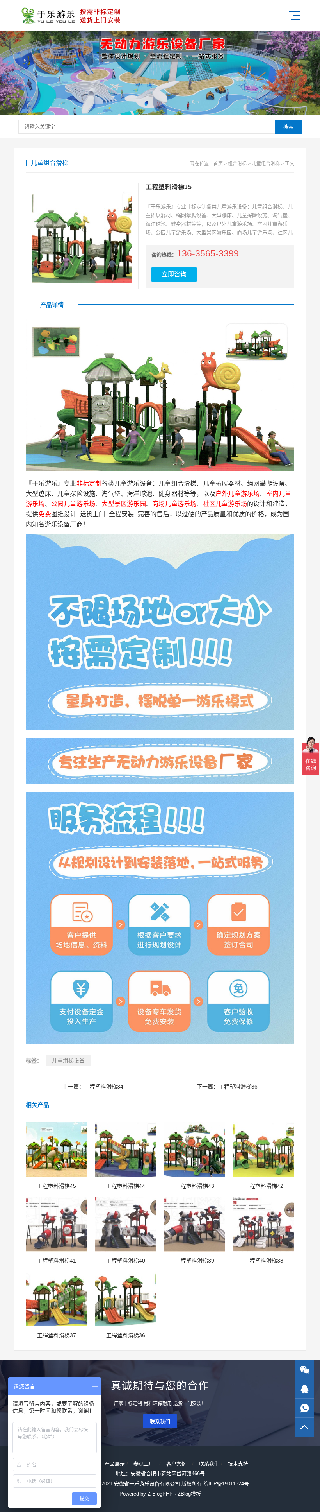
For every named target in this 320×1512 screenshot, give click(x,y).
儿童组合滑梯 (266, 164)
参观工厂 (143, 1464)
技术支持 (238, 1464)
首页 (218, 164)
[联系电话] (304, 1408)
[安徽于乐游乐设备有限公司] (70, 15)
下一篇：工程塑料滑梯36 (227, 1086)
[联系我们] (304, 1389)
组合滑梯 (237, 164)
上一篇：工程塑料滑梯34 (92, 1086)
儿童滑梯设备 (68, 1060)
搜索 (288, 127)
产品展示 (115, 1464)
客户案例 (176, 1464)
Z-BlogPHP (160, 1494)
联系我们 (160, 1421)
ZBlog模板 (189, 1494)
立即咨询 (174, 274)
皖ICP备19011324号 (226, 1484)
